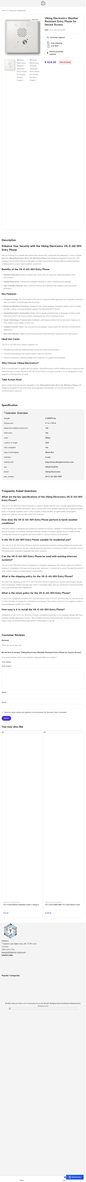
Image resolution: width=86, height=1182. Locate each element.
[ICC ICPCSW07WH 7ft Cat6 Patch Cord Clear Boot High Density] (64, 815)
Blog (3, 964)
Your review (7, 666)
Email (4, 702)
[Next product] (83, 10)
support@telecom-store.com (14, 952)
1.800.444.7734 (8, 949)
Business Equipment (17, 10)
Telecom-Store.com (18, 1003)
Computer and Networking (11, 989)
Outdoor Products (8, 996)
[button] (4, 915)
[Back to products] (80, 10)
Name (5, 692)
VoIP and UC (6, 985)
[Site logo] (43, 3)
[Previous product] (77, 10)
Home (4, 10)
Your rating (7, 662)
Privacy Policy (7, 968)
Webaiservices (43, 1006)
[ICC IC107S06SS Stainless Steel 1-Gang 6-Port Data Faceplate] (22, 815)
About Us (5, 961)
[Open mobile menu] (3, 3)
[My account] (83, 3)
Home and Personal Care (11, 1000)
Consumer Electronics (10, 993)
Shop (3, 972)
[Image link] (10, 931)
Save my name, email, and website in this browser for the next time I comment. (35, 712)
